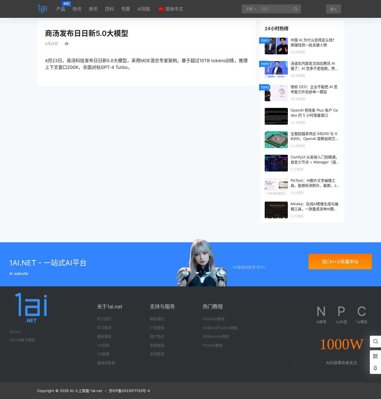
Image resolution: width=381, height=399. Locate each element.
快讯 (77, 9)
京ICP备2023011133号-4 (129, 390)
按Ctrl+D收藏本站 (340, 261)
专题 (125, 9)
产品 (60, 7)
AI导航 (143, 9)
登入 (333, 9)
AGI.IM (15, 340)
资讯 (93, 9)
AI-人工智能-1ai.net (85, 390)
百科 (109, 9)
